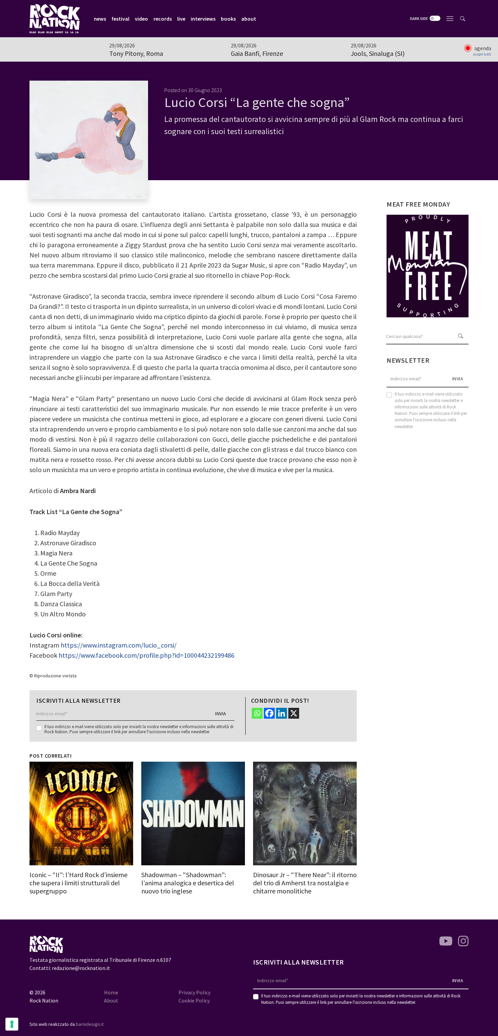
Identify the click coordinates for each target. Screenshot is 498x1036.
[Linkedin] (281, 713)
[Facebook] (269, 713)
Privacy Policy (194, 992)
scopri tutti (482, 54)
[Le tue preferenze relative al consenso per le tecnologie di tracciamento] (11, 1024)
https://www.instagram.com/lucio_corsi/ (119, 645)
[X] (293, 713)
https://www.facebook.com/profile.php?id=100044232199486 (146, 655)
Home (111, 992)
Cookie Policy (194, 1000)
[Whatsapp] (257, 713)
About (111, 1000)
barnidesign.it (90, 1024)
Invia (220, 714)
